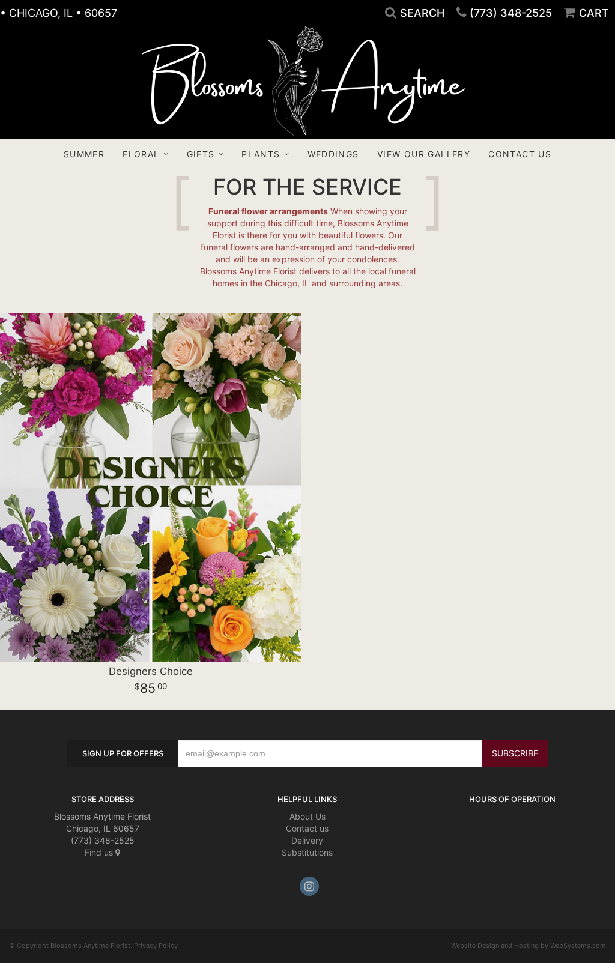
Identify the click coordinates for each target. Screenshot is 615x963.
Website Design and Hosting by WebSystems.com (528, 945)
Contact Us (519, 154)
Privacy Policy (156, 945)
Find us (100, 852)
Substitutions (307, 852)
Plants (260, 154)
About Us (307, 816)
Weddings (333, 154)
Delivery (307, 840)
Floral (141, 154)
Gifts (201, 154)
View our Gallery (423, 154)
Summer (84, 154)
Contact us (307, 828)
